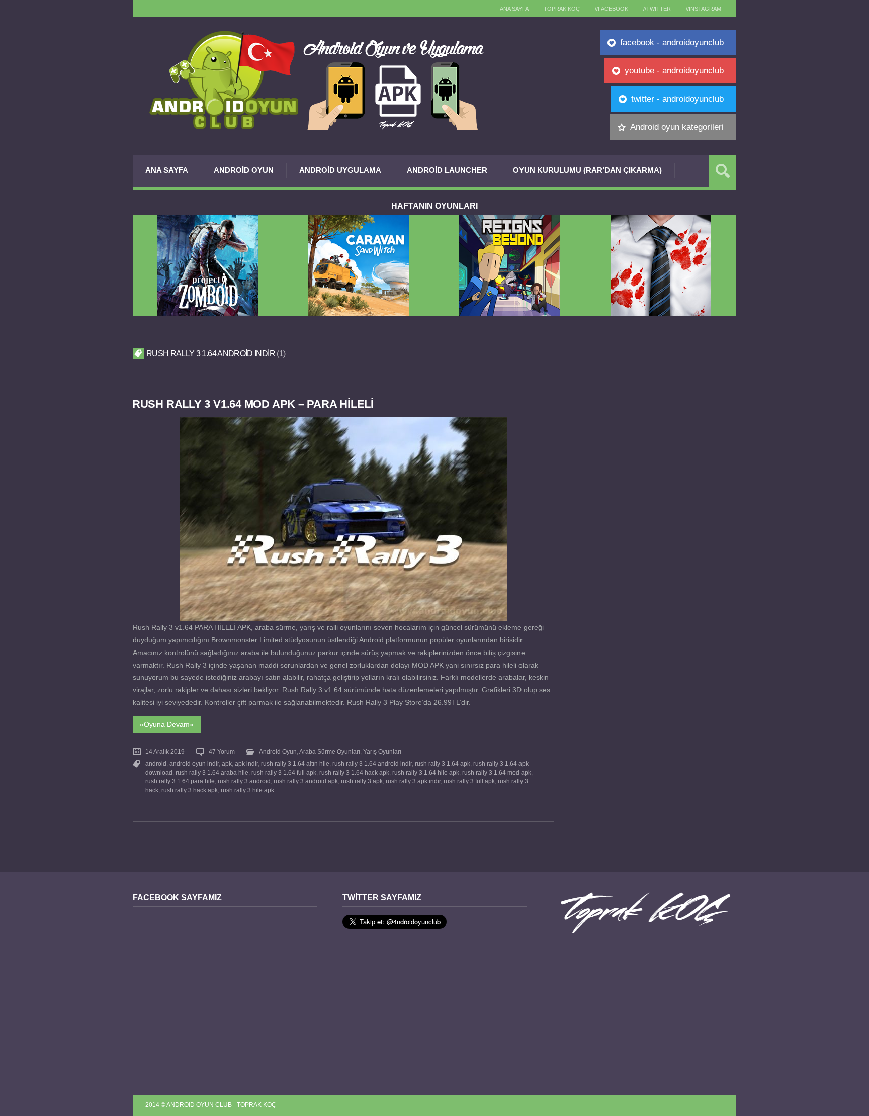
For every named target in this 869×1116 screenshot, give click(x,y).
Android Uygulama (340, 170)
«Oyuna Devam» (167, 724)
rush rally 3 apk (362, 781)
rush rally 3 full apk (469, 781)
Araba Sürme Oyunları (329, 751)
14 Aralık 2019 (165, 751)
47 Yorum (222, 751)
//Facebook (611, 9)
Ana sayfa (514, 9)
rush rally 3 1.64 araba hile (212, 772)
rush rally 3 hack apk (189, 790)
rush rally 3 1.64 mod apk (496, 772)
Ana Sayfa (166, 170)
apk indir (246, 763)
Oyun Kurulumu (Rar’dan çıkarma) (587, 170)
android (155, 763)
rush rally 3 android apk (306, 781)
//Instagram (703, 9)
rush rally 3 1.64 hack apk (354, 772)
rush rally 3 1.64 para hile (180, 781)
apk (227, 763)
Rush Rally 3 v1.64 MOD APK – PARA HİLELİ (253, 404)
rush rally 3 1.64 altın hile (295, 763)
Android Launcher (447, 170)
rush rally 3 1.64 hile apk (425, 772)
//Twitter (657, 9)
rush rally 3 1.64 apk (442, 763)
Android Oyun (244, 170)
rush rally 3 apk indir (413, 781)
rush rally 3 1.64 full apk (283, 772)
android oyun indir (194, 763)
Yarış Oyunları (382, 751)
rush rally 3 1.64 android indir (372, 763)
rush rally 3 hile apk (247, 790)
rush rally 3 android (244, 781)
